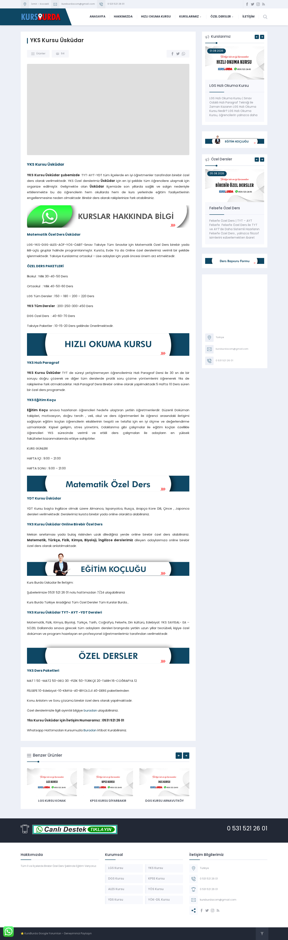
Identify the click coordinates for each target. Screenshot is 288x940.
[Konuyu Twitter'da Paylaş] (178, 53)
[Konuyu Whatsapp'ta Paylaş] (183, 53)
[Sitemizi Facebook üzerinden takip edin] (247, 4)
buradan (90, 710)
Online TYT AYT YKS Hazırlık (232, 86)
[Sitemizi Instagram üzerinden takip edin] (258, 4)
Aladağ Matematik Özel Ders (99, 801)
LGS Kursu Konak (155, 801)
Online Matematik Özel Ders (234, 208)
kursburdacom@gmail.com (78, 4)
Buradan (90, 730)
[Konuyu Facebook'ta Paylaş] (172, 53)
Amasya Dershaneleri (43, 801)
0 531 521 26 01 (116, 4)
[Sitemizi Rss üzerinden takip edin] (263, 4)
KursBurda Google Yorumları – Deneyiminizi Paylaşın (58, 933)
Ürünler (40, 53)
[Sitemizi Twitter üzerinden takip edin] (252, 4)
